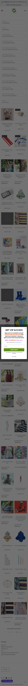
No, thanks (14, 356)
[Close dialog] (25, 328)
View (15, 342)
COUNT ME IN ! (14, 350)
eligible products (19, 342)
